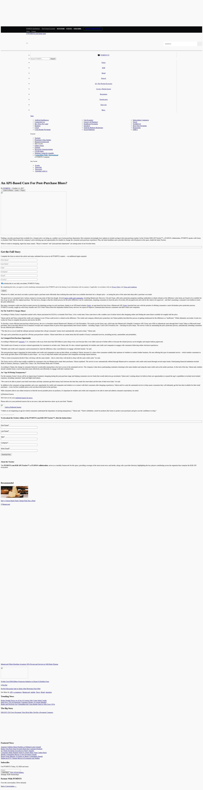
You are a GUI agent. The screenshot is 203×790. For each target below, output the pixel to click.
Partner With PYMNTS (93, 28)
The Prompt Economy (48, 28)
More (104, 110)
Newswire (61, 28)
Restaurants (137, 128)
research (21, 342)
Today (104, 62)
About (28, 31)
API (11, 692)
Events (69, 28)
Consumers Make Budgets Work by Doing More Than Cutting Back (24, 753)
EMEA (135, 129)
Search (53, 59)
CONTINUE (5, 772)
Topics (32, 116)
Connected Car (40, 122)
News (38, 692)
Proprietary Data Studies (43, 140)
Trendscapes (103, 99)
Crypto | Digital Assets (103, 89)
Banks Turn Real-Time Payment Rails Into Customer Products (21, 749)
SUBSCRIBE (77, 28)
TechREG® (137, 124)
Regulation (103, 94)
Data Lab (104, 105)
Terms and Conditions (130, 287)
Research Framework (42, 142)
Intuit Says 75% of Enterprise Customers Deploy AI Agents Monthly (24, 702)
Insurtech (87, 126)
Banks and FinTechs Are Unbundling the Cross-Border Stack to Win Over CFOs (28, 704)
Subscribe (38, 167)
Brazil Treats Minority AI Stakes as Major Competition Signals (22, 756)
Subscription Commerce (141, 120)
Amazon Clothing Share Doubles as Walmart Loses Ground (21, 747)
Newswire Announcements (44, 149)
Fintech (103, 78)
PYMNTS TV (105, 55)
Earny (89, 305)
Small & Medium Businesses (93, 128)
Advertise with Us (41, 171)
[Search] (199, 44)
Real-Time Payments (140, 126)
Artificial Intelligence (42, 120)
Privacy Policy (116, 287)
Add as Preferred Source (13, 407)
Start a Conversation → (8, 786)
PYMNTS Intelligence (33, 28)
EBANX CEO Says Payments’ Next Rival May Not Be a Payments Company (27, 712)
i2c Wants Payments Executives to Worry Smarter (17, 751)
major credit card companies (73, 298)
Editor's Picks (39, 146)
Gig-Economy (88, 120)
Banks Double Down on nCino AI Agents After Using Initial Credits (24, 700)
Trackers (37, 138)
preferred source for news (23, 398)
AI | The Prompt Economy (103, 83)
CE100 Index (39, 151)
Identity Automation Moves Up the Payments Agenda (19, 754)
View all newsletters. (17, 772)
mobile (33, 692)
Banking (37, 126)
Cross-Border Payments (43, 129)
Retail (104, 73)
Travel (135, 122)
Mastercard (26, 692)
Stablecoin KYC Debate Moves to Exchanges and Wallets (20, 758)
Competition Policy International (46, 155)
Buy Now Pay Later (41, 124)
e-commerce (17, 692)
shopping (49, 692)
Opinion (37, 147)
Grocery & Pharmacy (91, 122)
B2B (103, 68)
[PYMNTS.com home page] (36, 33)
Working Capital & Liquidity (44, 153)
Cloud (37, 128)
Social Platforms (89, 129)
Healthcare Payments (91, 124)
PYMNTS (6, 188)
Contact (33, 31)
